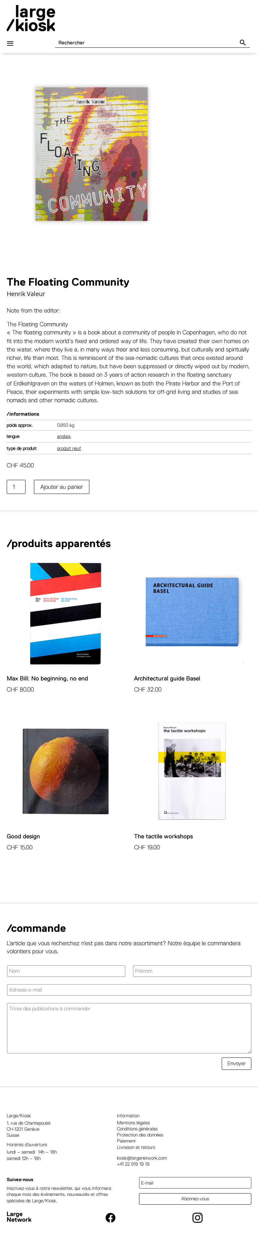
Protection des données (140, 1134)
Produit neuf (69, 448)
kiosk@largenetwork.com (142, 1158)
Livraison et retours (136, 1147)
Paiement (126, 1140)
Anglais (64, 436)
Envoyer (236, 1063)
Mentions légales (133, 1122)
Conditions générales (137, 1128)
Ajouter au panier (61, 487)
